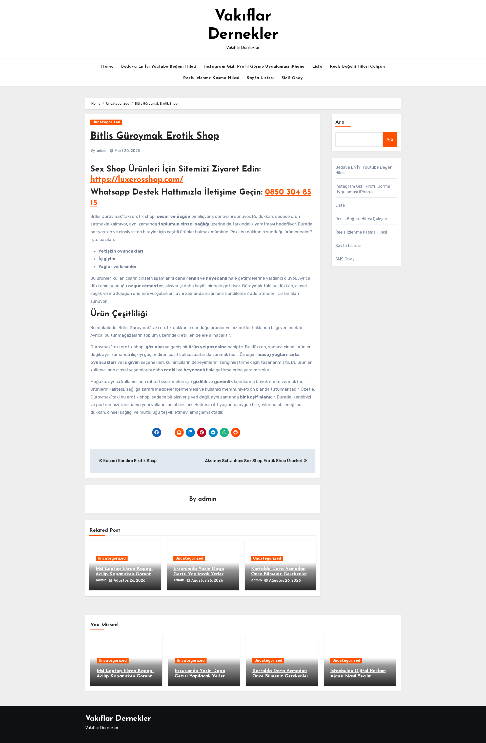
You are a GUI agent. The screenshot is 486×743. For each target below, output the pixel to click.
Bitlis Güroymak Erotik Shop (154, 136)
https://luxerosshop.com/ (136, 180)
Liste (317, 67)
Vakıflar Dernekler (118, 719)
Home (107, 67)
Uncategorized (106, 122)
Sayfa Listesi (260, 78)
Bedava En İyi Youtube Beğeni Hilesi (158, 67)
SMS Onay (292, 78)
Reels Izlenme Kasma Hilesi (211, 78)
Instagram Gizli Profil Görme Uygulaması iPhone (254, 67)
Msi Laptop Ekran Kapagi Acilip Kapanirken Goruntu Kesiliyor (124, 574)
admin (102, 150)
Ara (340, 122)
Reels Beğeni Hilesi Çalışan (357, 67)
